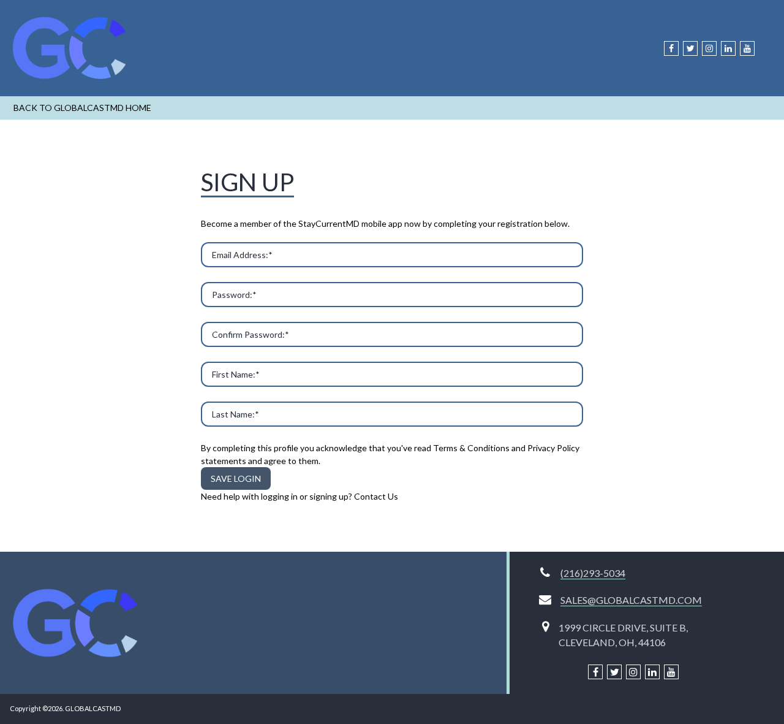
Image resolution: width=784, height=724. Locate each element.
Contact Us (376, 496)
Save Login (236, 478)
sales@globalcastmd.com (631, 600)
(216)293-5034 (592, 573)
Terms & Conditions (471, 448)
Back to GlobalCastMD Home (82, 107)
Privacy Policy (553, 448)
